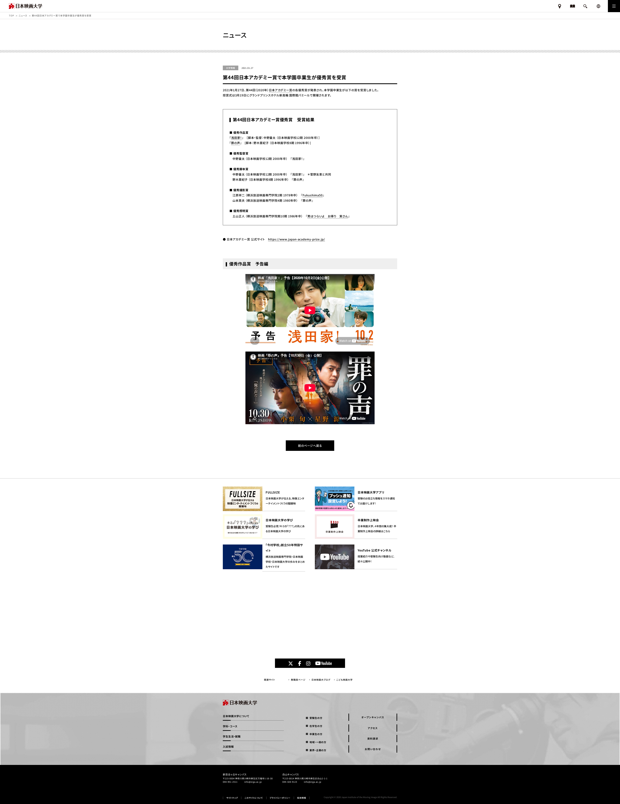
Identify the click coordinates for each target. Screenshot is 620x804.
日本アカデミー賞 (280, 90)
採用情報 (301, 798)
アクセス (373, 728)
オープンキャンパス (372, 717)
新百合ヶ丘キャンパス (235, 774)
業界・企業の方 (318, 750)
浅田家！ (236, 137)
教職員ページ (298, 679)
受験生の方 (316, 718)
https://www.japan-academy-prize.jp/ (296, 239)
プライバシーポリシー (280, 798)
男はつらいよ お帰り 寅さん (327, 216)
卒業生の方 (316, 734)
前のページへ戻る (310, 445)
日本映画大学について (236, 716)
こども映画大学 (344, 679)
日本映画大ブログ (320, 679)
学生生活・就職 (232, 736)
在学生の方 (316, 726)
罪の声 (235, 143)
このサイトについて (254, 798)
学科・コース (230, 726)
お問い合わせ (373, 749)
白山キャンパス (290, 774)
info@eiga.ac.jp (253, 781)
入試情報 (228, 746)
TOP (11, 15)
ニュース (23, 15)
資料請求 (372, 738)
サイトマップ (232, 798)
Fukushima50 (313, 195)
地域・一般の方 (318, 742)
